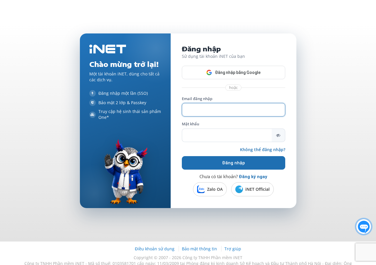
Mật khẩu (190, 123)
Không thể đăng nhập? (262, 149)
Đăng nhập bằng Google (238, 72)
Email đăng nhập (197, 98)
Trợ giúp (232, 249)
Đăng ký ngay (253, 176)
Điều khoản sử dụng (155, 249)
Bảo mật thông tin (200, 249)
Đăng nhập (233, 163)
